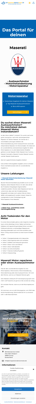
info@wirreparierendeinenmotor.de (16, 361)
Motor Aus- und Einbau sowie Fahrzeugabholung (12, 208)
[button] (33, 369)
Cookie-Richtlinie (8, 401)
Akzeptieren (18, 389)
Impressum (29, 401)
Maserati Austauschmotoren (12, 204)
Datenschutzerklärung (19, 401)
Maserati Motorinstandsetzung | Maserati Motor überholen (16, 178)
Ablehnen (18, 393)
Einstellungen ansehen (18, 398)
